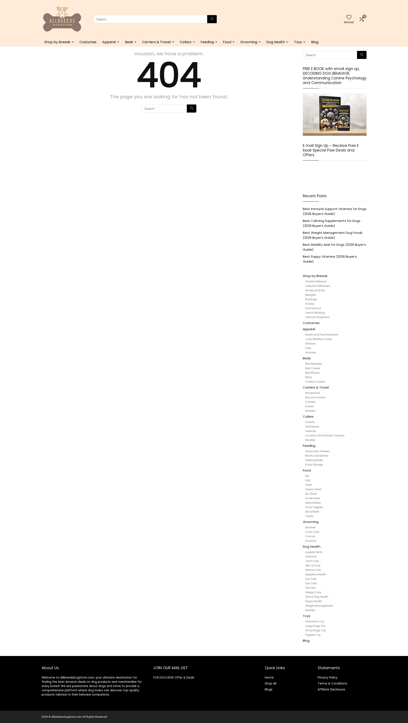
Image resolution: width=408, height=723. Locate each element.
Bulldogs (311, 299)
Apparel (109, 42)
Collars (185, 42)
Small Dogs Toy (315, 630)
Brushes (310, 527)
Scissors (310, 541)
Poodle (309, 304)
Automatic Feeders (317, 451)
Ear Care (310, 579)
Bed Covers (312, 368)
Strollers (310, 411)
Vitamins (311, 556)
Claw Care (312, 532)
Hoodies (310, 352)
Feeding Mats (314, 460)
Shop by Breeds (57, 42)
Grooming (248, 42)
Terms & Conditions (332, 683)
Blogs (268, 689)
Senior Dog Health (316, 597)
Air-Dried (311, 494)
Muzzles (310, 440)
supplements (313, 552)
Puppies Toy (313, 635)
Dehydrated (313, 502)
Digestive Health (315, 574)
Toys (298, 42)
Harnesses (312, 426)
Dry (307, 476)
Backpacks (312, 393)
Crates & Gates (315, 381)
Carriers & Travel (156, 42)
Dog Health (275, 42)
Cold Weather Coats (318, 339)
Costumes (87, 42)
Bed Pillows (312, 372)
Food (227, 42)
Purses (309, 406)
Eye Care (311, 583)
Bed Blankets (313, 364)
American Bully (315, 290)
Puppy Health (313, 601)
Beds (129, 42)
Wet (307, 480)
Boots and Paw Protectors (321, 334)
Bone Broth (312, 511)
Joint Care (312, 561)
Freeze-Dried (313, 489)
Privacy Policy (328, 677)
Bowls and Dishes (316, 455)
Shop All (270, 683)
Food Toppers (314, 507)
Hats (308, 348)
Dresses (310, 343)
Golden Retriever (315, 281)
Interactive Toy (314, 621)
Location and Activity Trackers (324, 435)
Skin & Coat (312, 565)
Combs (310, 536)
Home (269, 677)
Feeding (207, 42)
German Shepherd (317, 317)
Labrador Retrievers (317, 286)
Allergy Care (313, 592)
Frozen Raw (312, 498)
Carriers (310, 402)
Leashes (310, 431)
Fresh (308, 485)
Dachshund (313, 308)
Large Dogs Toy (315, 626)
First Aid (310, 588)
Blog (314, 42)
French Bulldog (315, 312)
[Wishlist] (348, 17)
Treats (309, 516)
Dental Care (313, 570)
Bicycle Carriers (315, 397)
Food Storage (314, 464)
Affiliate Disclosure (331, 689)
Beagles (310, 295)
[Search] (212, 19)
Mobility (310, 610)
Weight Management (319, 605)
